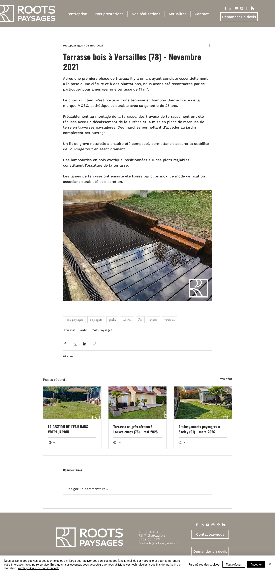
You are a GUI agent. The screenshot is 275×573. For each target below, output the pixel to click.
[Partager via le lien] (94, 344)
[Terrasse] (138, 402)
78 (140, 320)
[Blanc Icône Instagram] (242, 8)
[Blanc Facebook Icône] (225, 8)
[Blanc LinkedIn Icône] (231, 8)
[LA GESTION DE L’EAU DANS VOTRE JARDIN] (72, 402)
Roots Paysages (101, 330)
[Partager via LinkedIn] (85, 344)
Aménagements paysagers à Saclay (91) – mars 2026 (199, 429)
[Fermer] (270, 564)
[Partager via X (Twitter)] (75, 344)
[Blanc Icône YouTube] (236, 8)
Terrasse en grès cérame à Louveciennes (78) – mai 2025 (135, 429)
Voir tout (226, 378)
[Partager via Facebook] (65, 344)
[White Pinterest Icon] (218, 525)
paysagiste (96, 320)
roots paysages (74, 320)
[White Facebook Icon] (197, 525)
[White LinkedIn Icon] (202, 525)
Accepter (256, 564)
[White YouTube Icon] (208, 525)
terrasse (153, 320)
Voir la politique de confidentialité (38, 568)
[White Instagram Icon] (213, 525)
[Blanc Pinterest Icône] (247, 8)
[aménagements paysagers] (203, 402)
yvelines (127, 320)
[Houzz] (253, 8)
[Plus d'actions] (209, 45)
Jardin (83, 330)
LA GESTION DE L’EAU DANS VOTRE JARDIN (68, 429)
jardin (112, 320)
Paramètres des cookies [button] (203, 564)
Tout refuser (233, 564)
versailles (169, 320)
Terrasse (69, 330)
